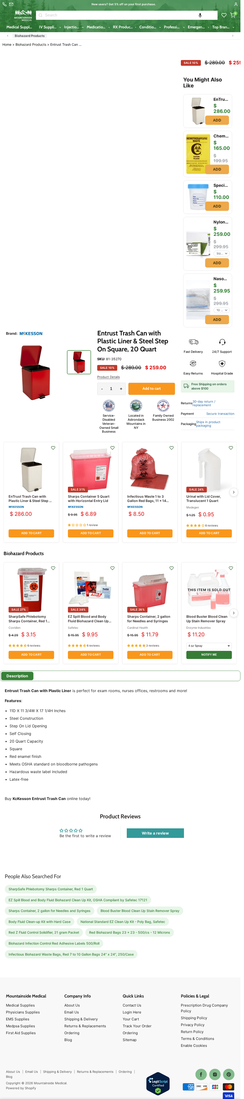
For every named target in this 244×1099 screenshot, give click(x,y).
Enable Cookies (194, 1045)
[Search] (40, 15)
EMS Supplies (17, 1019)
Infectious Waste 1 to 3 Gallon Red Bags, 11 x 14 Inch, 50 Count (146, 500)
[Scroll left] (7, 36)
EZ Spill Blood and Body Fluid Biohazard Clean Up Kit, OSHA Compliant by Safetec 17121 (88, 623)
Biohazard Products (30, 36)
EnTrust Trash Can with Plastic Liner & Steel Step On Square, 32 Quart (31, 500)
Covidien (14, 627)
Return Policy (192, 1031)
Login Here (132, 1012)
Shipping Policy (194, 1018)
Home (6, 44)
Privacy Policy (192, 1025)
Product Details (108, 377)
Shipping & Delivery (81, 1019)
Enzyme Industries (198, 627)
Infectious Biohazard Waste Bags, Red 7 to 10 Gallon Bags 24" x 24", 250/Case (71, 954)
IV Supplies (49, 27)
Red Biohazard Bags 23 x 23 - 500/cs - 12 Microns (129, 932)
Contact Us (132, 1005)
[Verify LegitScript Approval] (158, 1084)
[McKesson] (31, 333)
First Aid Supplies (21, 1033)
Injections (72, 27)
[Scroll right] (233, 36)
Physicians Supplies (23, 1012)
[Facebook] (201, 1074)
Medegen (192, 507)
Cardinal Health (137, 627)
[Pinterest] (228, 1074)
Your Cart (131, 1019)
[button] (200, 15)
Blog (68, 1040)
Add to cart (31, 533)
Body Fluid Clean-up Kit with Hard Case (40, 922)
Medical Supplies (20, 27)
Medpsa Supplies (20, 1026)
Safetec (73, 627)
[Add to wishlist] (53, 448)
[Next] (233, 492)
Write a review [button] (155, 833)
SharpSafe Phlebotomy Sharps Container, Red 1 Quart (28, 620)
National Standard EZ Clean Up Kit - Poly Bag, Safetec (123, 922)
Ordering (71, 1033)
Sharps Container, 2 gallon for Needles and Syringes (148, 618)
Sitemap (130, 1040)
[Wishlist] (224, 15)
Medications (97, 27)
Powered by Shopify (21, 1088)
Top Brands (222, 27)
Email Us (71, 1012)
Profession (173, 27)
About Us (72, 1005)
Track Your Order (137, 1026)
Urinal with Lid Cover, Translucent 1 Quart (203, 498)
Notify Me (209, 654)
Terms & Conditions (197, 1038)
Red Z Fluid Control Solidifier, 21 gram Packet (44, 932)
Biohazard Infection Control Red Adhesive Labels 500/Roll (54, 943)
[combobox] (131, 15)
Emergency (197, 27)
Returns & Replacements (85, 1026)
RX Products (123, 27)
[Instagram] (215, 1074)
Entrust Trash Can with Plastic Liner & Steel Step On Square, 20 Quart (66, 44)
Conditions (148, 27)
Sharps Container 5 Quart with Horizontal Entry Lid (88, 498)
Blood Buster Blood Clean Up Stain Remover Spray (207, 618)
